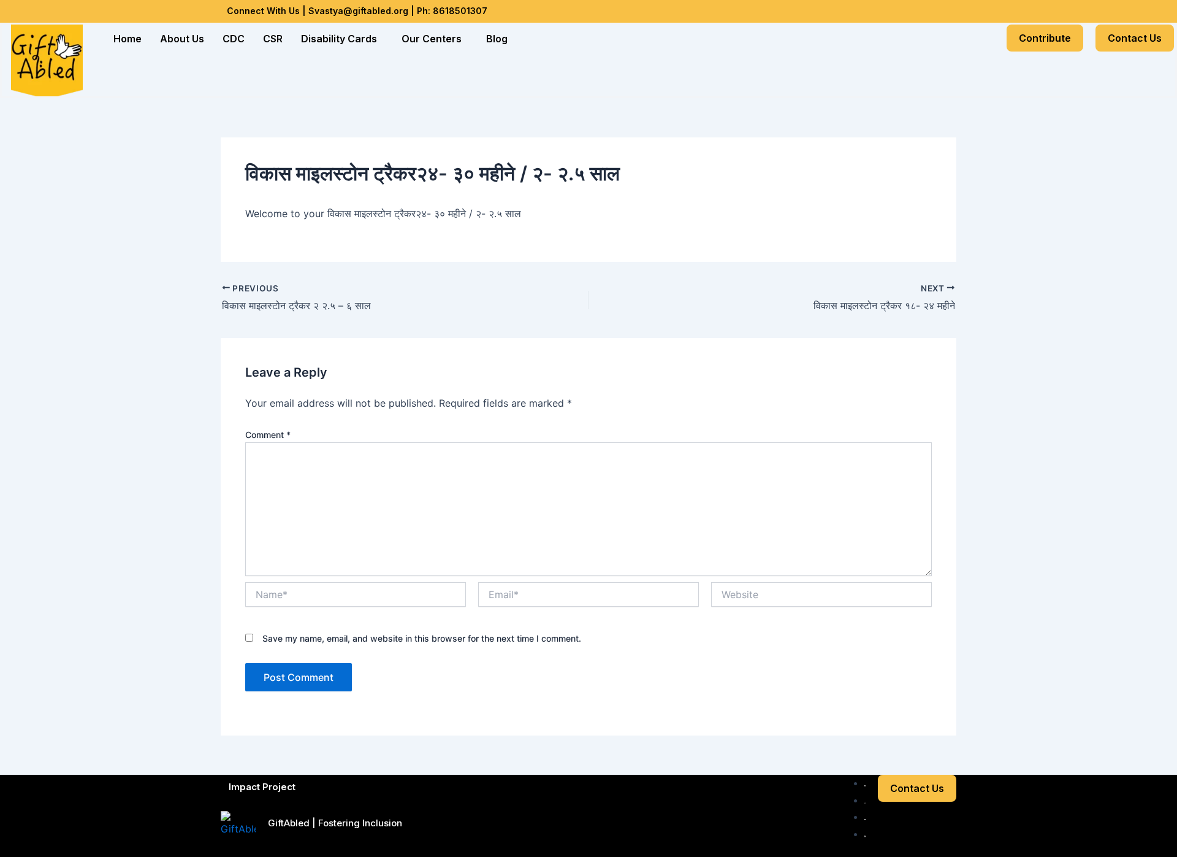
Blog (497, 39)
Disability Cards (339, 39)
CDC (234, 39)
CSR (273, 39)
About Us (182, 39)
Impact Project (262, 787)
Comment (268, 434)
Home (127, 39)
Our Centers (432, 39)
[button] (342, 39)
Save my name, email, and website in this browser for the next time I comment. (421, 638)
